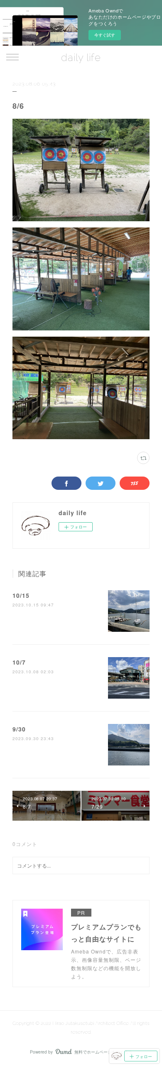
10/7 (19, 662)
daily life (81, 57)
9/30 (19, 729)
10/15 (20, 595)
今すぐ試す (104, 35)
